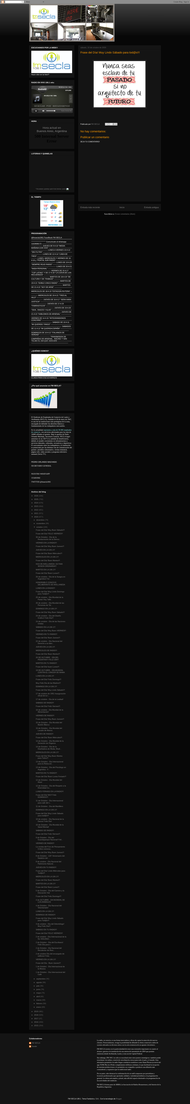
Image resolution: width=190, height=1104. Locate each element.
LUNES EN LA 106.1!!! (45, 676)
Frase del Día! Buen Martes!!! (48, 560)
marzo (39, 1000)
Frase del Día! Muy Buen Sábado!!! (50, 530)
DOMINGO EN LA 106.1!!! (46, 609)
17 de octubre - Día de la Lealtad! (49, 699)
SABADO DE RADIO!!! (45, 703)
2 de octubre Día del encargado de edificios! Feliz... (50, 955)
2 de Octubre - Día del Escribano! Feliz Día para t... (49, 943)
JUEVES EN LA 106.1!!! (45, 550)
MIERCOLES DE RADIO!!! (46, 650)
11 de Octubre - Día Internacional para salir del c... (49, 802)
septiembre (41, 979)
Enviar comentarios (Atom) (125, 214)
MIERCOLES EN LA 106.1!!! (47, 557)
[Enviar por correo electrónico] (106, 124)
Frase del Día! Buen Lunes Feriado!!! (51, 776)
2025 (36, 499)
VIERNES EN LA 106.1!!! (46, 959)
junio (38, 989)
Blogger (118, 1099)
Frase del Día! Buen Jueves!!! (48, 638)
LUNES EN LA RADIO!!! (45, 588)
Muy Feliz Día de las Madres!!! (48, 683)
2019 (36, 1011)
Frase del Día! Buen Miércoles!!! (49, 553)
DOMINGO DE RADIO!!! (45, 915)
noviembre (40, 523)
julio (38, 986)
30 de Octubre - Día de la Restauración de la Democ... (48, 538)
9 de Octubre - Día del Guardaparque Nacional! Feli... (49, 838)
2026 (36, 496)
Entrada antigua (151, 207)
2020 (36, 517)
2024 (36, 503)
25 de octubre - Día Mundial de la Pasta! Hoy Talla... (49, 598)
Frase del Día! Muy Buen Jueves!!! (50, 546)
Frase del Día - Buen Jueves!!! (48, 963)
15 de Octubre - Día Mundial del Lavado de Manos (49, 729)
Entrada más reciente (90, 207)
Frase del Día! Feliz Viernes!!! (48, 706)
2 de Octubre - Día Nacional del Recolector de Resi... (49, 949)
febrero (39, 1003)
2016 (36, 1022)
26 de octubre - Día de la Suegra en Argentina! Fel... (50, 578)
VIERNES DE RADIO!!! (45, 715)
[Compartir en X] (111, 124)
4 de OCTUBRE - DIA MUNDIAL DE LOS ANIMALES (50, 901)
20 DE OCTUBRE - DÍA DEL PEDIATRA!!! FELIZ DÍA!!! (47, 658)
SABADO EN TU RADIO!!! (46, 930)
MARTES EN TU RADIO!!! (46, 663)
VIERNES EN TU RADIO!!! (46, 634)
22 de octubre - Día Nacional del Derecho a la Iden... (49, 642)
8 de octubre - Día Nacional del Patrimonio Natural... (48, 863)
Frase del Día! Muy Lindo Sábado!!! (50, 690)
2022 (36, 510)
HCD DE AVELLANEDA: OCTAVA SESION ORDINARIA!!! (49, 565)
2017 (36, 1018)
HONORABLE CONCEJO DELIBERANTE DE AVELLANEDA (50, 583)
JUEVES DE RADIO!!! (44, 734)
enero (39, 1007)
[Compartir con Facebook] (113, 124)
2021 (36, 513)
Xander (34, 1046)
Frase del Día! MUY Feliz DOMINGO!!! (46, 796)
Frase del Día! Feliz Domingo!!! (48, 679)
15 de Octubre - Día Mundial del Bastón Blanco (49, 723)
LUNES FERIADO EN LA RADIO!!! (50, 791)
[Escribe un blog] (108, 124)
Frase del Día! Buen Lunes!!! (47, 573)
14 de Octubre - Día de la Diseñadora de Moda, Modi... (49, 748)
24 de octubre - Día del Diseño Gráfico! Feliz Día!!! (48, 617)
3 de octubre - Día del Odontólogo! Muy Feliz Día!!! (50, 925)
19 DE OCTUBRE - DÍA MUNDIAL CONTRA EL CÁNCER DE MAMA (50, 671)
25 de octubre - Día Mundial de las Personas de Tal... (50, 604)
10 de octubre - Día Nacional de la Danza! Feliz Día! (50, 820)
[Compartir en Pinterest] (116, 124)
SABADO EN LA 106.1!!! (45, 627)
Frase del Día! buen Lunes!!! (47, 667)
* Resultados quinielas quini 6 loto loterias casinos (51, 189)
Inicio (122, 207)
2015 (36, 1025)
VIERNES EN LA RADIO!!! (46, 543)
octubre (39, 527)
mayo (38, 993)
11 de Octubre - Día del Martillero (49, 806)
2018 (36, 1015)
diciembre (40, 520)
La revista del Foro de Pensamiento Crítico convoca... (50, 848)
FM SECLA (36, 1043)
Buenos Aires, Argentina (52, 129)
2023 (36, 506)
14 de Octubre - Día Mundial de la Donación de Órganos (50, 742)
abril (38, 996)
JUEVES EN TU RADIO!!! (46, 867)
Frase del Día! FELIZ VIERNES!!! (49, 534)
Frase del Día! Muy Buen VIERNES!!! (51, 631)
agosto (39, 982)
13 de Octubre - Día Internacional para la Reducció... (49, 763)
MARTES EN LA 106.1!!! (46, 570)
